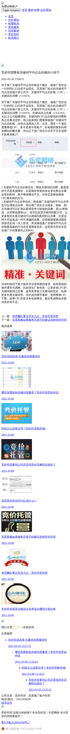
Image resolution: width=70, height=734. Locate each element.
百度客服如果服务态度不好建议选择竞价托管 (39, 319)
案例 (30, 10)
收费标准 (13, 23)
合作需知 (45, 10)
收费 (37, 10)
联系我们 (13, 37)
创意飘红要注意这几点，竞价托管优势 (35, 316)
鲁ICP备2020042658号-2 (15, 722)
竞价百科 (13, 34)
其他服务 (13, 27)
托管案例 (13, 30)
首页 (24, 10)
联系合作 (6, 702)
